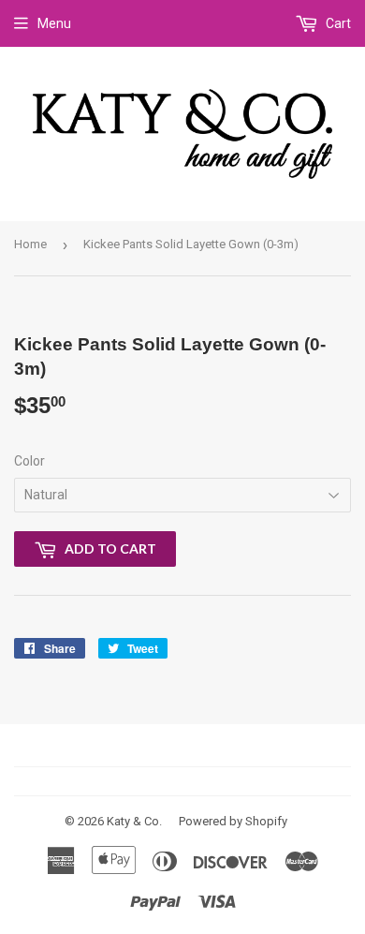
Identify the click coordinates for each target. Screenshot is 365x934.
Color (29, 460)
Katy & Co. (134, 821)
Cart (337, 23)
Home (30, 244)
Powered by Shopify (233, 821)
